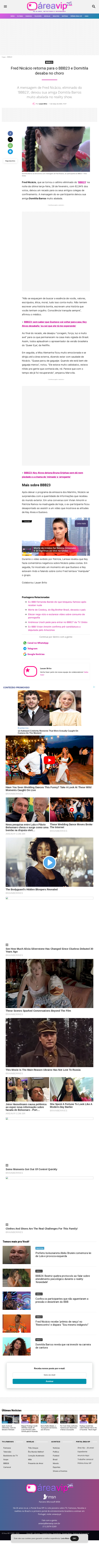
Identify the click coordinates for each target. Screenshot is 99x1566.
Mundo (44, 1422)
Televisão (25, 1422)
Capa (4, 57)
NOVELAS (30, 1442)
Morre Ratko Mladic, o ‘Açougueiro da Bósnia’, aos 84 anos (49, 1428)
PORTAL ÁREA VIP (83, 1442)
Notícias (39, 1248)
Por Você (63, 1422)
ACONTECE (55, 1442)
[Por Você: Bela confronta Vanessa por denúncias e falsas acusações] (69, 1419)
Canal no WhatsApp (37, 642)
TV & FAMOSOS (8, 1442)
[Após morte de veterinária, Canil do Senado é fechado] (10, 1419)
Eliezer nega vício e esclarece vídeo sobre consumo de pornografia (56, 616)
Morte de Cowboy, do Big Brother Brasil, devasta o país (57, 609)
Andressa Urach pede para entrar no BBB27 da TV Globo (57, 622)
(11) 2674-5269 (49, 1526)
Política (5, 1422)
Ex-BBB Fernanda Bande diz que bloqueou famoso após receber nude (57, 604)
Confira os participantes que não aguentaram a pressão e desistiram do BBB (61, 1300)
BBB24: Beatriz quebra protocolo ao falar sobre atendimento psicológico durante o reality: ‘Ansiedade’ (62, 1279)
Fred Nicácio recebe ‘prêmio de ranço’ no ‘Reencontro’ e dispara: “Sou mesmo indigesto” (61, 1323)
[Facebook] (10, 133)
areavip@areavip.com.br (49, 1523)
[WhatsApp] (10, 145)
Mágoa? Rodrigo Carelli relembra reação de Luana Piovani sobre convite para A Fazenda (29, 1428)
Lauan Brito (43, 104)
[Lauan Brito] (34, 104)
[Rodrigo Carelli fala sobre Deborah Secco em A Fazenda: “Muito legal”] (88, 1419)
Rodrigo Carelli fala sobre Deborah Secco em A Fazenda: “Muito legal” (88, 1428)
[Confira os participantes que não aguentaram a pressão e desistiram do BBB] (17, 1301)
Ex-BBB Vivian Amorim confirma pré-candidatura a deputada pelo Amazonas (54, 628)
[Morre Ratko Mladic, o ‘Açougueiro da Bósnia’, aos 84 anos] (49, 1419)
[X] (10, 139)
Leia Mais (65, 1538)
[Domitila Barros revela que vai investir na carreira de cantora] (17, 1346)
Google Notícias (35, 654)
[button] (86, 6)
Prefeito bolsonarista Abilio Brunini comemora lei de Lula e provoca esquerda (63, 1254)
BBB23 (9, 57)
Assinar (49, 1381)
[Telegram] (10, 151)
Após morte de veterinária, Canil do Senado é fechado (9, 1428)
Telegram (32, 648)
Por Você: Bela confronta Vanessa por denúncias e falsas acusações (68, 1428)
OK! (74, 1538)
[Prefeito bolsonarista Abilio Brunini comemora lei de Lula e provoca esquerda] (17, 1255)
